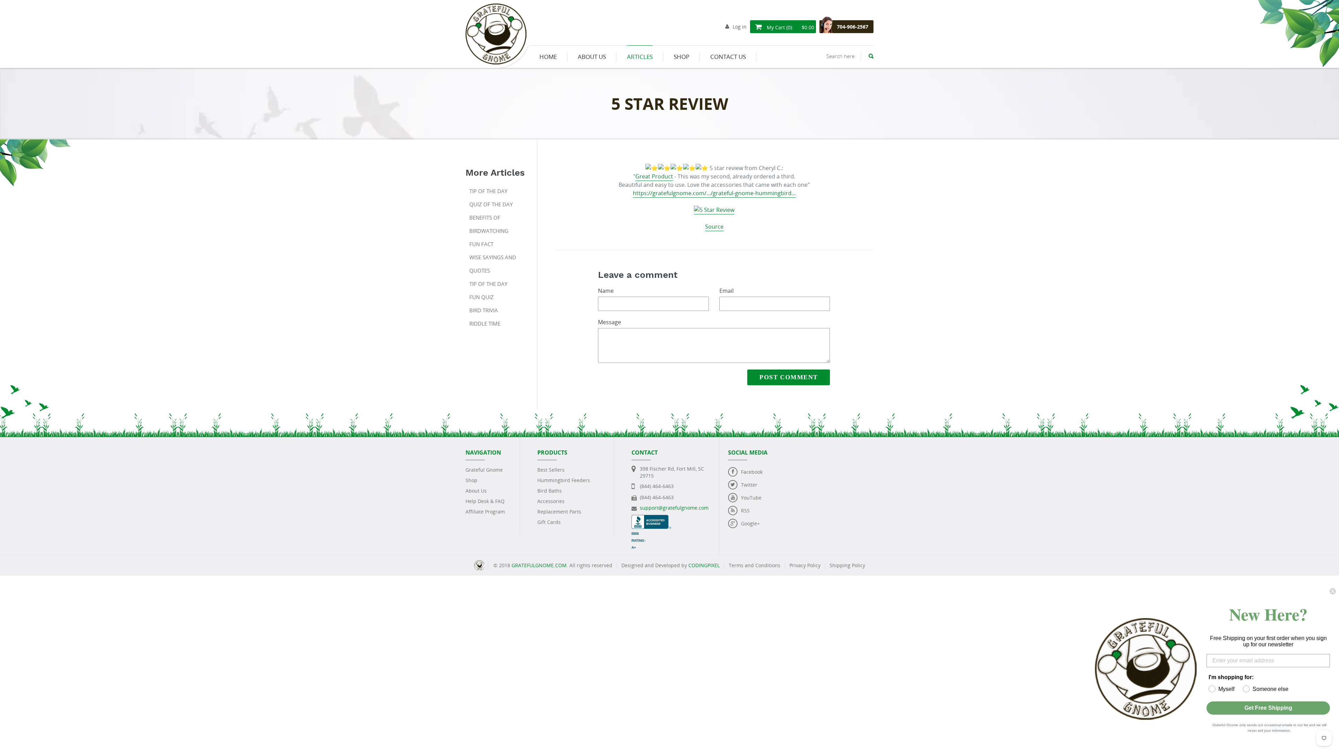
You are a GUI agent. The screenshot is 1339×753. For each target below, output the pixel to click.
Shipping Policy (847, 565)
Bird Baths (549, 490)
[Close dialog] (1332, 591)
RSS (745, 510)
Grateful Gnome (484, 469)
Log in (740, 26)
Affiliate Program (485, 511)
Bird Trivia (483, 310)
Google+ (750, 523)
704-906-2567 (852, 26)
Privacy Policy (804, 565)
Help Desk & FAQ (485, 501)
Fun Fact (481, 244)
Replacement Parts (559, 511)
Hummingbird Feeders (563, 480)
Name (606, 291)
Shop (471, 480)
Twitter (749, 484)
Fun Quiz (481, 297)
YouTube (751, 497)
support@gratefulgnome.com (674, 507)
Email (726, 291)
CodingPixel (704, 565)
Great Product (654, 176)
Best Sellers (551, 469)
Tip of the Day (488, 191)
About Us (476, 490)
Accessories (551, 501)
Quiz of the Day (491, 204)
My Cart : (789, 27)
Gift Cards (549, 522)
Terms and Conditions (754, 565)
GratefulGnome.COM (539, 565)
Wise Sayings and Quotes (492, 264)
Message (609, 322)
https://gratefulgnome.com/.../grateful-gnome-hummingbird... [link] (714, 193)
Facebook (752, 472)
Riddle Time (484, 323)
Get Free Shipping (1268, 708)
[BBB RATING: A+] (651, 518)
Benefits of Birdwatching (488, 224)
